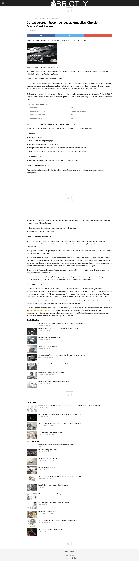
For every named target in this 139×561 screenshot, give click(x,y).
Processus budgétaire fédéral (47, 450)
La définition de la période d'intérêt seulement (53, 485)
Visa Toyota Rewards (36, 301)
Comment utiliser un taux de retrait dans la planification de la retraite (60, 476)
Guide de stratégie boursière (47, 511)
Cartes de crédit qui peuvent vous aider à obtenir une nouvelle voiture (60, 323)
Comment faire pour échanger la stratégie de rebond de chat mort (59, 414)
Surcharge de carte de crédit (47, 467)
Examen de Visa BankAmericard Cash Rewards (53, 381)
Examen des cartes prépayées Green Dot (51, 372)
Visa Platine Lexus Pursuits (58, 301)
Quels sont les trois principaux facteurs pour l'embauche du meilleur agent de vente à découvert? (69, 405)
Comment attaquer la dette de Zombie (50, 529)
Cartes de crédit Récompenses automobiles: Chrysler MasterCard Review (61, 355)
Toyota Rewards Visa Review (47, 346)
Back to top (69, 551)
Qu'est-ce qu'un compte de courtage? (50, 432)
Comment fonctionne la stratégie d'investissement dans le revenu (59, 423)
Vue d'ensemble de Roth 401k (48, 458)
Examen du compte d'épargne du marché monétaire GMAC (57, 444)
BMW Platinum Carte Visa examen (49, 337)
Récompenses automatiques (51, 18)
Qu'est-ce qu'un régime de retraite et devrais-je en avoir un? (57, 520)
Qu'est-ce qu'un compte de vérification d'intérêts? (54, 503)
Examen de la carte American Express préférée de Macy (56, 364)
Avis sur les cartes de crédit (34, 18)
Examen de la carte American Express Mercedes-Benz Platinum (58, 328)
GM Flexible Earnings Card (37, 310)
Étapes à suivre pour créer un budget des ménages (54, 494)
